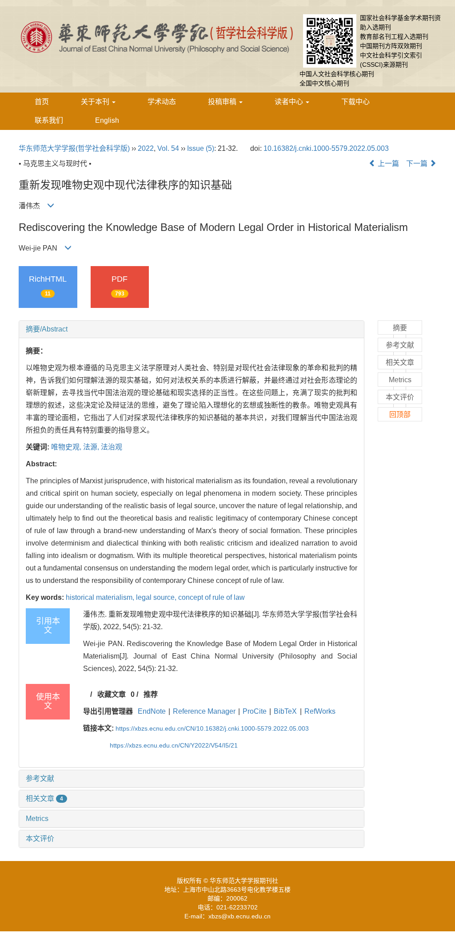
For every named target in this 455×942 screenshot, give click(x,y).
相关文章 (44, 798)
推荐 (151, 694)
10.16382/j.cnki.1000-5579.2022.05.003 (326, 148)
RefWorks (319, 711)
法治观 (111, 447)
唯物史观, (67, 447)
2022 (146, 148)
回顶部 (400, 414)
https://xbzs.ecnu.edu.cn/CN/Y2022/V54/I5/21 (174, 745)
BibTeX (285, 711)
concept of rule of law (211, 597)
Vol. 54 (168, 148)
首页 (42, 101)
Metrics (37, 818)
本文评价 (40, 838)
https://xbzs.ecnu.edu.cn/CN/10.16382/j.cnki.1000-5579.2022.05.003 (212, 728)
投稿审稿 (223, 101)
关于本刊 (96, 101)
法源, (92, 447)
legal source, (157, 597)
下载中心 (355, 101)
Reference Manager (204, 711)
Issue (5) (200, 148)
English (107, 120)
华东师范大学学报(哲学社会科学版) (74, 148)
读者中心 (290, 101)
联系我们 (49, 120)
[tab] (191, 329)
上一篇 (387, 163)
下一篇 (417, 163)
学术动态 (162, 101)
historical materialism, (101, 597)
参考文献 (40, 778)
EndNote (152, 711)
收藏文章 (111, 694)
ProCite (255, 711)
